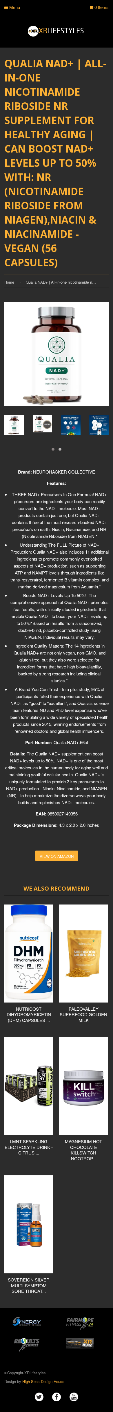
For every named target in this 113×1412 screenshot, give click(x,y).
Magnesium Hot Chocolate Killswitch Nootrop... (83, 1149)
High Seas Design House (43, 1381)
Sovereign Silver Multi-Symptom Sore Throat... (29, 1285)
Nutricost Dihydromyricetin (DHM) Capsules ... (29, 1014)
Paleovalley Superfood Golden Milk (83, 1014)
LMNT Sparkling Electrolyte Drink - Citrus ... (29, 1147)
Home (9, 282)
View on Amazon (57, 856)
